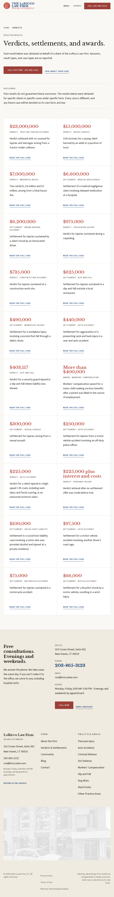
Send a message (84, 707)
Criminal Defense (87, 754)
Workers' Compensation (91, 767)
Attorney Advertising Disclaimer (54, 888)
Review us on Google (15, 783)
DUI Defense (85, 761)
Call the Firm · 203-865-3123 (23, 70)
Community (47, 754)
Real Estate (84, 787)
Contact (45, 767)
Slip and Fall (84, 774)
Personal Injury (86, 741)
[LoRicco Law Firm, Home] (19, 6)
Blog (43, 761)
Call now (64, 705)
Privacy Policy (46, 875)
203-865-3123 (70, 665)
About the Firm (49, 741)
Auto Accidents (86, 748)
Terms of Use (46, 882)
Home (6, 27)
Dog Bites (83, 781)
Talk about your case (57, 71)
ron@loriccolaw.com (66, 677)
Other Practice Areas (89, 794)
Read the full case (20, 157)
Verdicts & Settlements (54, 748)
